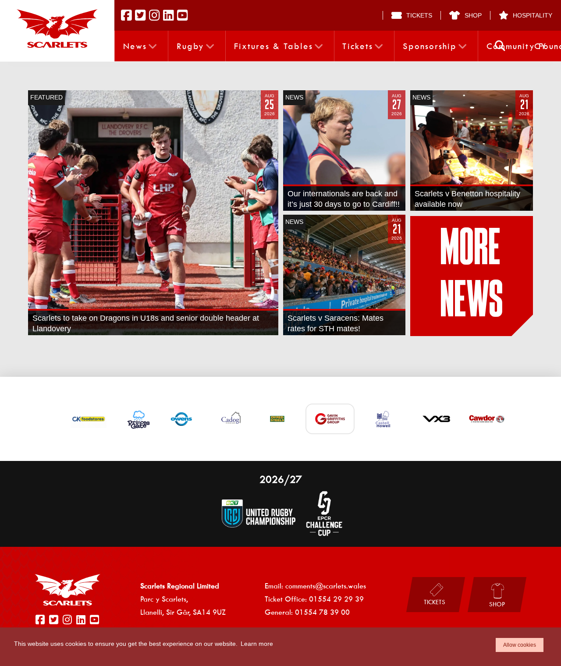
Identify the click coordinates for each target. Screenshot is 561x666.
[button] (500, 46)
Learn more (257, 643)
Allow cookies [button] (519, 645)
